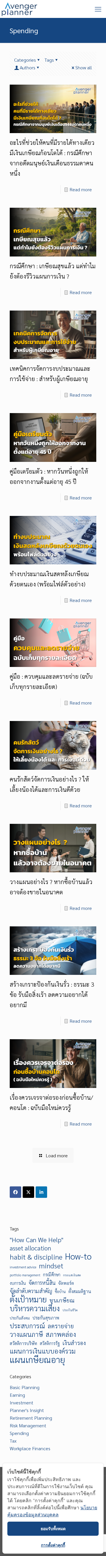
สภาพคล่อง (61, 1334)
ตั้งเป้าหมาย (28, 1299)
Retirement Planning (31, 1418)
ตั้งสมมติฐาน (79, 1291)
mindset (51, 1265)
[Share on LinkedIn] (41, 1192)
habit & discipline (36, 1256)
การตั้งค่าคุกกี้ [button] (53, 1544)
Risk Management (28, 1425)
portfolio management (25, 1275)
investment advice (23, 1267)
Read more (80, 189)
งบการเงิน (18, 1283)
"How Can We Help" (36, 1239)
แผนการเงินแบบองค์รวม (43, 1351)
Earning (17, 1395)
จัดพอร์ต (66, 1283)
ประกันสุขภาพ (45, 1318)
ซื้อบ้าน (60, 1291)
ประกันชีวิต (70, 1310)
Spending (19, 1433)
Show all (83, 67)
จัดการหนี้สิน (42, 1282)
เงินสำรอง (74, 1342)
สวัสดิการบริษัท (23, 1343)
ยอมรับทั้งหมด (53, 1528)
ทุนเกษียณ (61, 1300)
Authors (27, 67)
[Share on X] (28, 1192)
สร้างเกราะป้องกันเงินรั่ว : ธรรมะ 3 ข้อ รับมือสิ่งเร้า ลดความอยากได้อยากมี (52, 994)
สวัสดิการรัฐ (50, 1343)
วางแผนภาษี (26, 1334)
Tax (13, 1441)
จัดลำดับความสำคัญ (31, 1290)
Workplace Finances (30, 1448)
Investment (21, 1402)
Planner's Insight (27, 1410)
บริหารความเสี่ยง (35, 1308)
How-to (78, 1256)
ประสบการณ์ (27, 1325)
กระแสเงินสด (72, 1275)
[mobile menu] (98, 9)
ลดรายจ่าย (61, 1326)
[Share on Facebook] (15, 1192)
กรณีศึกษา (51, 1274)
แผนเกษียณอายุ (37, 1359)
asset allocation (30, 1248)
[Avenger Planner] (19, 8)
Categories (25, 60)
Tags (49, 60)
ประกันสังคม (20, 1317)
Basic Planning (24, 1387)
